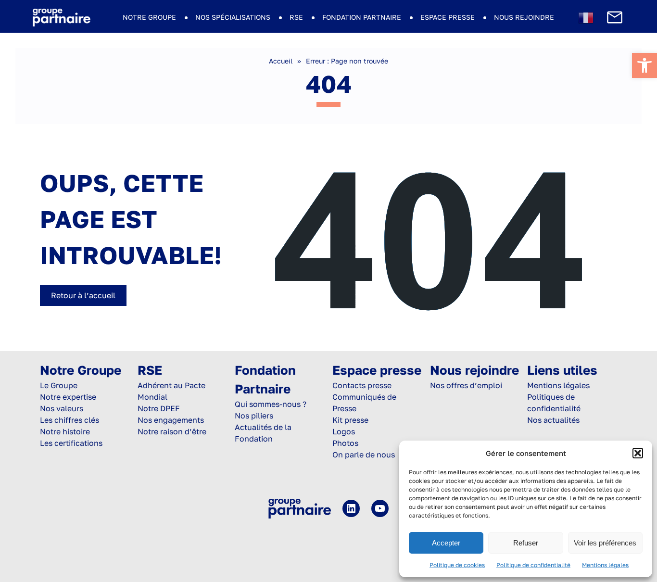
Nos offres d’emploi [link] (466, 385)
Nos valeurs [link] (61, 408)
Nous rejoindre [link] (524, 17)
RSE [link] (296, 17)
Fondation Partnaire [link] (361, 17)
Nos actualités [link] (553, 420)
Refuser (525, 543)
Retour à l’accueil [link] (83, 295)
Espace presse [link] (447, 17)
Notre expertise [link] (68, 397)
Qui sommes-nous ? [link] (270, 404)
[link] (644, 65)
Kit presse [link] (350, 420)
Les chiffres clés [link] (69, 420)
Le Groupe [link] (58, 385)
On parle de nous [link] (363, 454)
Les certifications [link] (71, 443)
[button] (638, 453)
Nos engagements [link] (171, 420)
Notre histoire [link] (65, 431)
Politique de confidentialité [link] (533, 565)
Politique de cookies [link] (457, 565)
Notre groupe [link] (149, 17)
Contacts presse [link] (362, 385)
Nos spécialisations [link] (232, 17)
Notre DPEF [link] (159, 408)
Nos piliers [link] (254, 415)
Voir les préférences (605, 543)
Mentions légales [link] (605, 565)
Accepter (446, 543)
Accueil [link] (280, 61)
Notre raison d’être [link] (172, 431)
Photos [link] (345, 443)
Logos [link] (343, 431)
